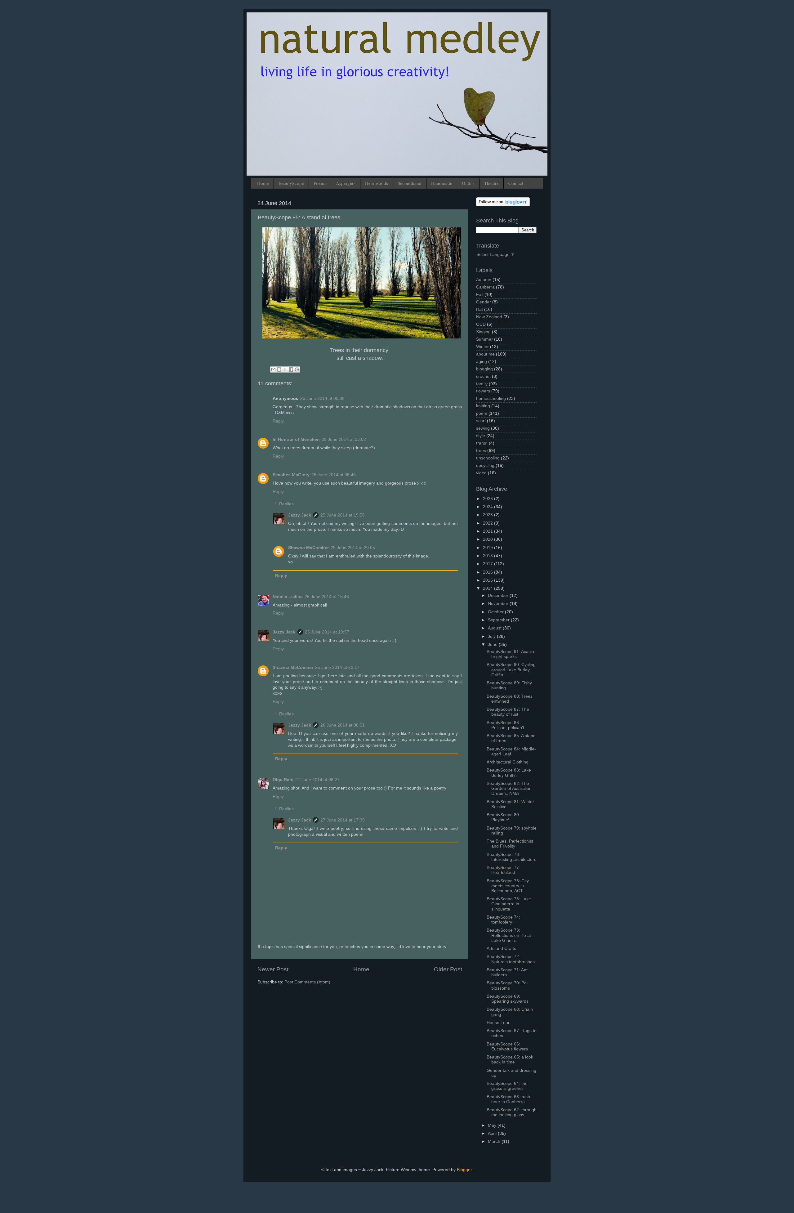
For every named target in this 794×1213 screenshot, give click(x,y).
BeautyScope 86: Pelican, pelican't (505, 725)
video (481, 473)
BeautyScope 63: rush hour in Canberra (508, 1099)
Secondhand (410, 183)
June (493, 644)
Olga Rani (283, 779)
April (493, 1133)
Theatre (491, 183)
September (499, 620)
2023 (488, 515)
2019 (488, 547)
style (480, 435)
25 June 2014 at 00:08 (322, 398)
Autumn (483, 279)
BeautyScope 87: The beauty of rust (508, 712)
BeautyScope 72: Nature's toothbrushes (511, 959)
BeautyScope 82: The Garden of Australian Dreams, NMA (509, 788)
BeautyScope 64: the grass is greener (507, 1086)
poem (481, 413)
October (496, 612)
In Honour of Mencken (296, 439)
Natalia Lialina (288, 596)
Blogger (464, 1169)
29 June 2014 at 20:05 (353, 547)
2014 (488, 588)
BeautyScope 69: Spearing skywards (508, 999)
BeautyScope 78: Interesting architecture (512, 857)
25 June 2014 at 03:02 (344, 439)
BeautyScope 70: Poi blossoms (507, 985)
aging (481, 361)
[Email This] (273, 369)
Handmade (441, 183)
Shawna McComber (308, 547)
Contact (515, 183)
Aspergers (345, 183)
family (482, 384)
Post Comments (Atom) (307, 982)
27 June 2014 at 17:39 (342, 820)
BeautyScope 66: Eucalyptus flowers (507, 1046)
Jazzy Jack (299, 515)
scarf (481, 421)
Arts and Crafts (501, 948)
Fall (479, 294)
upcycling (485, 465)
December (499, 595)
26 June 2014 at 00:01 (342, 725)
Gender (483, 302)
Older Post (448, 969)
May (492, 1125)
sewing (483, 428)
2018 (488, 555)
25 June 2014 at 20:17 (337, 667)
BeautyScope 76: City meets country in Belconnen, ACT (508, 886)
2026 (488, 498)
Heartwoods (376, 183)
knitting (483, 406)
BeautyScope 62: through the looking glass (512, 1112)
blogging (484, 369)
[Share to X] (285, 369)
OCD (481, 324)
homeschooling (491, 398)
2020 (488, 539)
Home (263, 183)
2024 (488, 506)
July (492, 636)
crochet (483, 376)
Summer (484, 339)
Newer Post (272, 969)
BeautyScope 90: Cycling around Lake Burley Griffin (511, 669)
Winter (482, 346)
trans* (482, 443)
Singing (483, 331)
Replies (286, 504)
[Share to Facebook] (291, 369)
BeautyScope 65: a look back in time (510, 1059)
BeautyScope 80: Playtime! (503, 817)
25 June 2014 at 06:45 (333, 474)
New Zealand (489, 317)
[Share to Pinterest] (297, 369)
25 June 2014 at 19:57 (327, 632)
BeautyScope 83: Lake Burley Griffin (509, 772)
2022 (488, 523)
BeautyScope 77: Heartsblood (503, 870)
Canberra (485, 287)
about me (485, 354)
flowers (483, 391)
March (495, 1141)
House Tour (498, 1022)
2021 (488, 531)
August (495, 628)
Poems (320, 183)
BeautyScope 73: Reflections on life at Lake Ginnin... (509, 935)
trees (481, 450)
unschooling (488, 458)
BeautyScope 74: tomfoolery (503, 919)
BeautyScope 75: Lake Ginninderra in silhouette (509, 904)
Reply (278, 421)
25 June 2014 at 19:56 (342, 515)
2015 (488, 580)
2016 (488, 572)
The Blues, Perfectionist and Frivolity (510, 843)
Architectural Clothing (508, 762)
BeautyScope (291, 183)
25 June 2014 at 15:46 (327, 596)
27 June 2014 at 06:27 (317, 779)
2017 (488, 564)
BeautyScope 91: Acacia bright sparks (510, 654)
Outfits (468, 183)
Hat (479, 309)
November (499, 603)
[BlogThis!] (279, 369)
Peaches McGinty (291, 474)
